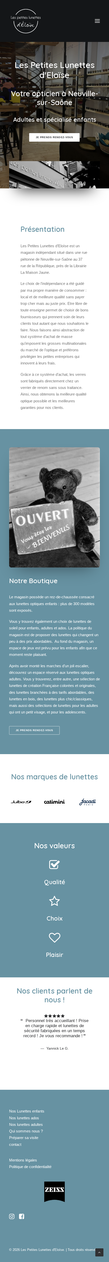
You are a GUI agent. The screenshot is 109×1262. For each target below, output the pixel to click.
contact (15, 1144)
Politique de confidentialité (30, 1167)
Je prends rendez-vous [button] (54, 137)
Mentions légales (23, 1160)
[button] (97, 21)
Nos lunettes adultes (26, 1124)
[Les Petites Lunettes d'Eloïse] (25, 21)
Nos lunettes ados (24, 1118)
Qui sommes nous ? (26, 1131)
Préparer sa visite (23, 1137)
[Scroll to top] (99, 1252)
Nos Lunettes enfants (26, 1111)
